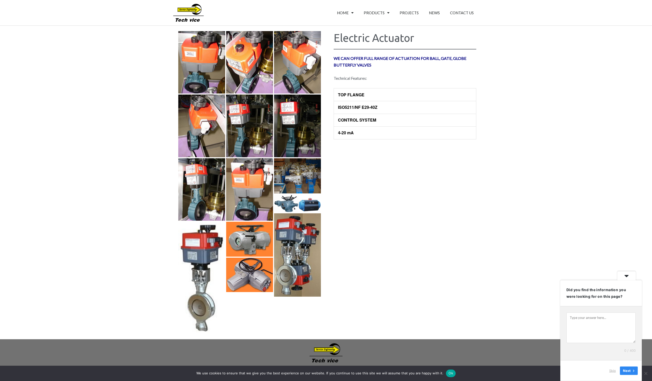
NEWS (434, 12)
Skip (612, 371)
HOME (343, 12)
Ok (451, 373)
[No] (645, 373)
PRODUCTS (374, 12)
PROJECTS (409, 12)
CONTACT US (462, 12)
